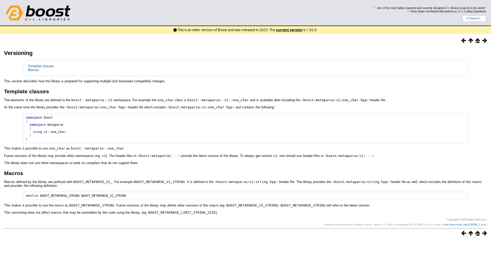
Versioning (18, 53)
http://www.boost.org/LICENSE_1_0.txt (465, 224)
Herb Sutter (418, 11)
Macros (33, 70)
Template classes (41, 66)
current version (289, 30)
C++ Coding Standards (472, 11)
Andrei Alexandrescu (443, 11)
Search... (476, 18)
